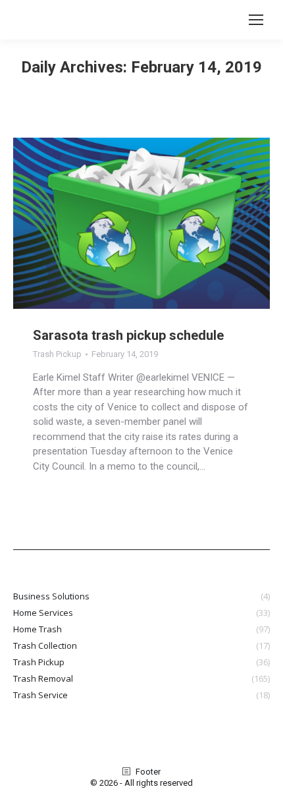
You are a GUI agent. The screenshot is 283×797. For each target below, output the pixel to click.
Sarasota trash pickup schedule (128, 335)
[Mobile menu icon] (256, 20)
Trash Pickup (57, 354)
